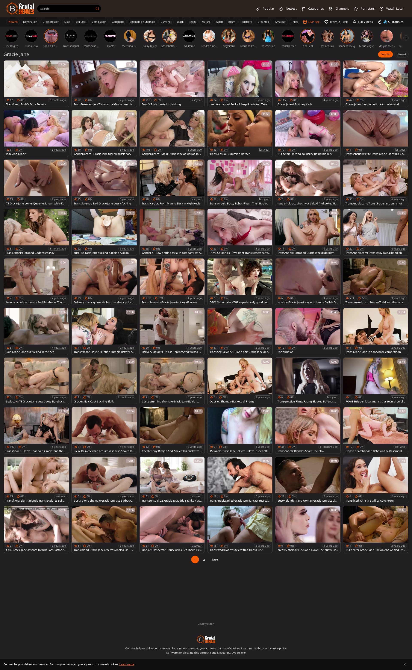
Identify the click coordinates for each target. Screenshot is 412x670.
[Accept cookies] (405, 664)
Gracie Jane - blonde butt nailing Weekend (372, 104)
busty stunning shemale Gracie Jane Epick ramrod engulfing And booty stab (172, 401)
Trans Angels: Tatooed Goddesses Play (30, 252)
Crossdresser (51, 22)
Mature (206, 22)
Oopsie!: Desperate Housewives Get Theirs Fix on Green (172, 550)
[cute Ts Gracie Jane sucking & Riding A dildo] (104, 232)
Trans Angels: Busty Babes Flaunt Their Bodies (239, 203)
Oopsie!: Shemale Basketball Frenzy (232, 401)
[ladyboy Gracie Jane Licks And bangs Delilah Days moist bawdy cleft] (307, 282)
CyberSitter (239, 653)
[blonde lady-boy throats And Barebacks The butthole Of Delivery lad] (36, 282)
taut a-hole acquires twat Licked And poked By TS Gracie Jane (306, 203)
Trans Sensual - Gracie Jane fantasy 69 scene (169, 302)
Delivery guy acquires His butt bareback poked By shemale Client (103, 302)
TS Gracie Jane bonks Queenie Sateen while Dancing (36, 203)
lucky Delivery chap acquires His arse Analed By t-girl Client (103, 451)
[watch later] (9, 65)
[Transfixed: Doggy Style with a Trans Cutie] (240, 529)
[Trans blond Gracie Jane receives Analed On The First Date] (104, 529)
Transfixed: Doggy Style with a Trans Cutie (236, 550)
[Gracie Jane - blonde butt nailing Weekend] (375, 83)
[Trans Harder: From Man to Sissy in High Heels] (172, 183)
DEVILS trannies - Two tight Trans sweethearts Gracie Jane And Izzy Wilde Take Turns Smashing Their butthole (239, 252)
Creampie (264, 22)
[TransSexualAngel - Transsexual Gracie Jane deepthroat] (104, 83)
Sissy (67, 22)
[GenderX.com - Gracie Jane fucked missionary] (104, 133)
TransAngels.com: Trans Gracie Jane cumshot (373, 203)
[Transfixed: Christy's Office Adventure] (375, 480)
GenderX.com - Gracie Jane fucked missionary (102, 154)
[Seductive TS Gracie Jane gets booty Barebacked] (36, 381)
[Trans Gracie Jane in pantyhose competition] (375, 331)
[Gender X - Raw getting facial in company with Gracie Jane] (172, 232)
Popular (385, 54)
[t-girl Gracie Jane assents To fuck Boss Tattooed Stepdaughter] (36, 529)
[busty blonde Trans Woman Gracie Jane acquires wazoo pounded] (307, 480)
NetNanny (223, 653)
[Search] (97, 8)
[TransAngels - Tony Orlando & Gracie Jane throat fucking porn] (36, 430)
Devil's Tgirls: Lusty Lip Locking (161, 104)
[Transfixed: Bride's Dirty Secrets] (36, 83)
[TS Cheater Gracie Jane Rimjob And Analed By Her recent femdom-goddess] (375, 529)
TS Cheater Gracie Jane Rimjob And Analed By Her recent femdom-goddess (375, 550)
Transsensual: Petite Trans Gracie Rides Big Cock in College (375, 154)
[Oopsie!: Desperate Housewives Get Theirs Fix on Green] (172, 529)
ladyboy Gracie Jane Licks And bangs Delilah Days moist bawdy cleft (307, 302)
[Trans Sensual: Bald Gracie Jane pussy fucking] (104, 183)
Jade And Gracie (16, 154)
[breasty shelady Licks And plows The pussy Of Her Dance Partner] (307, 529)
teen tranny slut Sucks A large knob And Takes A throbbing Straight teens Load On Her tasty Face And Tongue (240, 104)
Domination (30, 22)
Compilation (99, 22)
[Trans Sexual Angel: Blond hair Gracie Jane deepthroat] (240, 331)
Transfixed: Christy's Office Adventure (369, 500)
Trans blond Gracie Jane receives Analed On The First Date (104, 550)
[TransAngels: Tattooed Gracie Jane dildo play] (307, 232)
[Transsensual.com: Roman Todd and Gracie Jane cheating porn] (375, 282)
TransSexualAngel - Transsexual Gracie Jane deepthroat (104, 104)
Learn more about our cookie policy (264, 648)
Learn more (126, 664)
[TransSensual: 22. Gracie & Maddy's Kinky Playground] (172, 480)
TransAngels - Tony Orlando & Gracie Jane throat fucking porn (36, 451)
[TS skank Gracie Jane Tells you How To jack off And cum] (240, 430)
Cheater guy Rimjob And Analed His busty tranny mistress (171, 451)
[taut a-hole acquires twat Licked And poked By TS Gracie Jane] (307, 183)
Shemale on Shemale (142, 22)
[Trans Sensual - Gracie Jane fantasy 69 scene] (172, 282)
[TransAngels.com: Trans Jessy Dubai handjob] (375, 232)
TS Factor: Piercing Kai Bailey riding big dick (304, 154)
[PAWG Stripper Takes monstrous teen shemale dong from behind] (375, 381)
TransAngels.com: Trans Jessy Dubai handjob (373, 252)
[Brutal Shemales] (20, 8)
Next (215, 559)
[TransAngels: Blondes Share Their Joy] (307, 430)
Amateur (280, 22)
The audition (285, 352)
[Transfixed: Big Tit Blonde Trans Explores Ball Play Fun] (36, 480)
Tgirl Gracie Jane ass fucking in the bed (30, 352)
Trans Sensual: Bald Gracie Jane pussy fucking (102, 203)
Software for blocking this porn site (189, 653)
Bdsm (231, 22)
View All (13, 22)
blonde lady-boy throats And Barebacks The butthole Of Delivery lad (36, 302)
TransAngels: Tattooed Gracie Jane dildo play (305, 252)
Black (180, 22)
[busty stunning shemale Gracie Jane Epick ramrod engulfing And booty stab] (172, 381)
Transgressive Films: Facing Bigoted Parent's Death (307, 401)
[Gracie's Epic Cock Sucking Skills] (104, 381)
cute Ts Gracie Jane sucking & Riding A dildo (101, 252)
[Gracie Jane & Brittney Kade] (307, 83)
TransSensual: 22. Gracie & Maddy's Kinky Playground (172, 500)
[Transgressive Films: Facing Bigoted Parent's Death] (307, 381)
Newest (401, 54)
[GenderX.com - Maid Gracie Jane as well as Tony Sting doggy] (172, 133)
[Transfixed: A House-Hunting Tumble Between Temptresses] (104, 331)
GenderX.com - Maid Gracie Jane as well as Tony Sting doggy (172, 154)
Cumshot (166, 22)
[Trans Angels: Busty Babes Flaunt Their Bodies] (240, 183)
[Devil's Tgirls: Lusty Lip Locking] (172, 83)
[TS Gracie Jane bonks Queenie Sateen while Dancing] (36, 183)
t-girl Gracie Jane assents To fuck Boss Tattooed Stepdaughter (36, 550)
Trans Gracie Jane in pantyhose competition (373, 352)
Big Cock (81, 22)
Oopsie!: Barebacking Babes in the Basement (373, 451)
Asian (219, 22)
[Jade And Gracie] (36, 133)
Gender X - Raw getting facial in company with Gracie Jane (171, 252)
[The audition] (307, 331)
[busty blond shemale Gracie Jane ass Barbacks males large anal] (104, 480)
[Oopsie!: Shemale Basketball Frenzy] (240, 381)
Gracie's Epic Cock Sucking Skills (94, 401)
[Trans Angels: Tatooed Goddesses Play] (36, 232)
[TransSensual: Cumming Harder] (240, 133)
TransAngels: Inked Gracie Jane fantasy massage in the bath (239, 500)
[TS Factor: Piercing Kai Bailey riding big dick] (307, 133)
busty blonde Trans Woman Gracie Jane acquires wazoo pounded (307, 500)
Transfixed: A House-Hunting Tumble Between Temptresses (104, 352)
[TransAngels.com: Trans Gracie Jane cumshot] (375, 183)
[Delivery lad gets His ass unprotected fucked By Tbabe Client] (172, 331)
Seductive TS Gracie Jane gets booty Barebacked (35, 401)
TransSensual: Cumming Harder (230, 154)
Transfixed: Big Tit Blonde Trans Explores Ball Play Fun (35, 500)
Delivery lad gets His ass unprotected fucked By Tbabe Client (172, 352)
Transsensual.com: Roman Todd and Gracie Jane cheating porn (375, 302)
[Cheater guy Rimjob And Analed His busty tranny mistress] (172, 430)
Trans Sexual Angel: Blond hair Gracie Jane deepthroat (240, 352)
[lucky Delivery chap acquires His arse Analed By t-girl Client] (104, 430)
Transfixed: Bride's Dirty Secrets (26, 104)
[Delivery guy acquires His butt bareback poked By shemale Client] (104, 282)
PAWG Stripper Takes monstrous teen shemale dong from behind (374, 401)
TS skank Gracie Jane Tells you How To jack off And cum (240, 451)
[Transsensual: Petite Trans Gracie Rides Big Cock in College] (375, 133)
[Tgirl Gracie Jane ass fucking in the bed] (36, 331)
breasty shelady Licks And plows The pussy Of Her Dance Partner (306, 550)
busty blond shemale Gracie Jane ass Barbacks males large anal (103, 500)
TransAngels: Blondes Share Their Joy (300, 451)
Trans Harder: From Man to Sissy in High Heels (171, 203)
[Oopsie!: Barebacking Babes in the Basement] (375, 430)
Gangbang (118, 22)
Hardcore (246, 22)
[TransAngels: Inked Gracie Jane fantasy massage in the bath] (240, 480)
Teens (192, 22)
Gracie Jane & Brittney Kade (294, 104)
